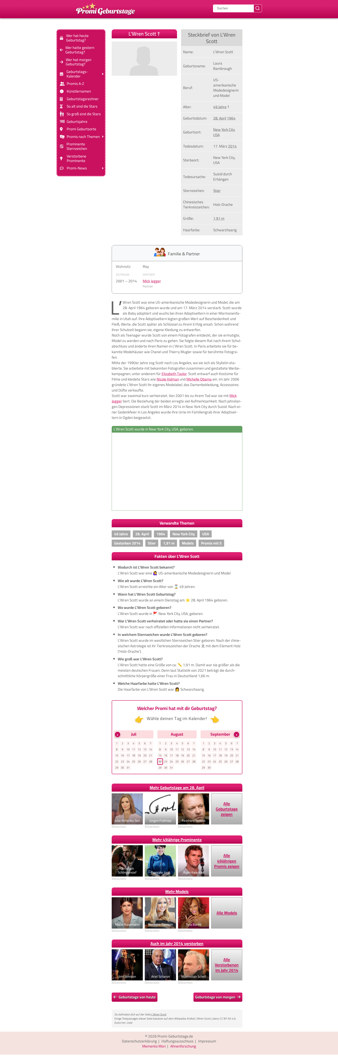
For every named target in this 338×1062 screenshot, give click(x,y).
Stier (217, 190)
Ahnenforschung (183, 1046)
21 (150, 755)
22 (116, 761)
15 (116, 755)
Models (188, 543)
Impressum (207, 1041)
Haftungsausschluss (177, 1041)
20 (145, 755)
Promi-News (77, 168)
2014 (232, 146)
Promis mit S (211, 543)
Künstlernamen (79, 91)
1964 (231, 118)
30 (122, 767)
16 (122, 755)
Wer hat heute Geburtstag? (77, 38)
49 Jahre (220, 106)
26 (139, 761)
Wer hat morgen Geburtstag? (78, 62)
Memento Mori (154, 1046)
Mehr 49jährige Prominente (177, 839)
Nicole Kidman (168, 379)
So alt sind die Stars (82, 106)
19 (139, 755)
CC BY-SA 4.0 (228, 1018)
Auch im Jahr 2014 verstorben (176, 943)
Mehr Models (177, 891)
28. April (219, 118)
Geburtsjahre (77, 121)
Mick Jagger (152, 280)
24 (128, 761)
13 (145, 749)
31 (128, 767)
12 (139, 749)
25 (133, 761)
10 (128, 749)
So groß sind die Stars (84, 114)
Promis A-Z (75, 83)
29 (116, 767)
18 (133, 755)
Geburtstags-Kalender (77, 74)
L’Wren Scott (158, 1014)
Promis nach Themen (83, 137)
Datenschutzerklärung (139, 1041)
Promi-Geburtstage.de (175, 1036)
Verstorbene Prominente (76, 158)
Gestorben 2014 (127, 543)
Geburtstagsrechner (83, 99)
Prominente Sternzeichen (77, 146)
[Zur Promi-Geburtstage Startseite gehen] (105, 8)
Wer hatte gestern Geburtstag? (79, 50)
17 (128, 755)
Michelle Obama (199, 379)
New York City (224, 129)
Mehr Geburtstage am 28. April (177, 787)
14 (150, 749)
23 (122, 761)
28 (150, 761)
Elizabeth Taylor (174, 373)
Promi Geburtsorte (81, 129)
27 (145, 761)
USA (216, 134)
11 (133, 749)
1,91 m (218, 218)
